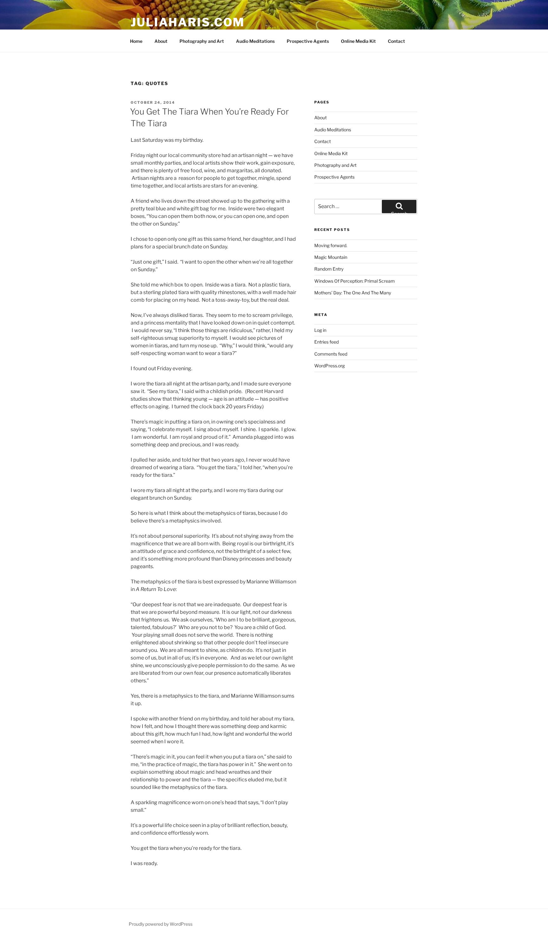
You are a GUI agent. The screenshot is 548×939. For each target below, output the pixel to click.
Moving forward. (330, 245)
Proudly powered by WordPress (160, 924)
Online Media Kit (358, 41)
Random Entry (328, 269)
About (160, 41)
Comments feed (330, 354)
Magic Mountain (330, 257)
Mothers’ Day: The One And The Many (352, 292)
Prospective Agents (308, 41)
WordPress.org (329, 365)
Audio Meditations (255, 41)
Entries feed (326, 342)
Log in (320, 330)
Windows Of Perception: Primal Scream (354, 281)
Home (136, 41)
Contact (396, 41)
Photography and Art (201, 41)
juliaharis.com (188, 22)
